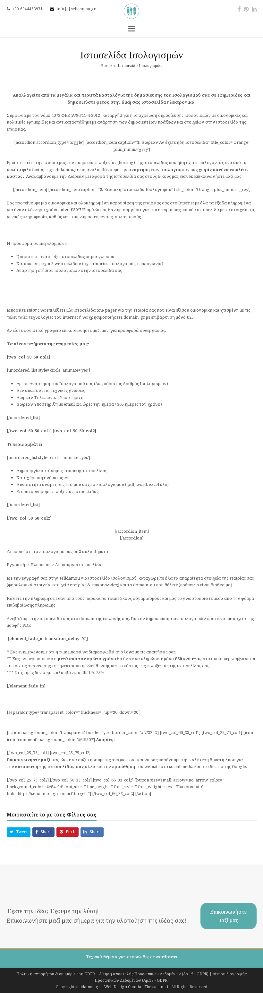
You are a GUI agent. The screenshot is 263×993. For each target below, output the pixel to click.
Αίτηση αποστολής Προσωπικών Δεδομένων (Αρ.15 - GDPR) (153, 974)
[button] (131, 28)
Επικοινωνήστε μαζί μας (228, 916)
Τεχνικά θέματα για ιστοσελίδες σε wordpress (131, 957)
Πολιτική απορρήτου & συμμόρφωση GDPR (55, 974)
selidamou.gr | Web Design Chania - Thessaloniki (121, 986)
